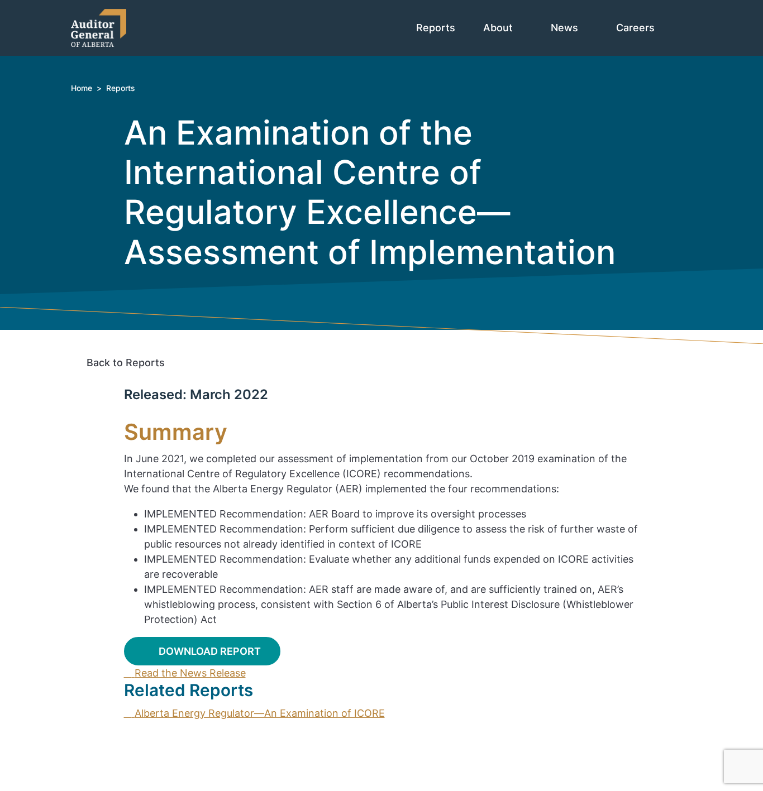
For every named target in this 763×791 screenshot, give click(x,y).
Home (81, 88)
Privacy (108, 773)
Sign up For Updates (410, 755)
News (566, 27)
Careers (636, 27)
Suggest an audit (132, 758)
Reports (435, 27)
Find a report (122, 743)
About (499, 27)
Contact (110, 728)
